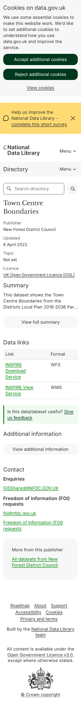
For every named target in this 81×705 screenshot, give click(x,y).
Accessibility (28, 612)
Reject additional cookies (40, 74)
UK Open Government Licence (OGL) (39, 274)
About (40, 605)
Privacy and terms (39, 619)
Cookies (54, 612)
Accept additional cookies (40, 59)
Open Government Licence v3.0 (40, 654)
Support (59, 605)
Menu (65, 151)
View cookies (40, 87)
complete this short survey (39, 124)
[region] (40, 374)
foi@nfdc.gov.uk (19, 513)
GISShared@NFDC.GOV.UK (31, 488)
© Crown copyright (40, 694)
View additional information (40, 449)
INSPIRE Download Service (15, 370)
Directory (15, 169)
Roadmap (20, 605)
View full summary (40, 322)
